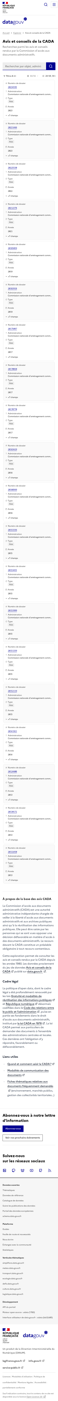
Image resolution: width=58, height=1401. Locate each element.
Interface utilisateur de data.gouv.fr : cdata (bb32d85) (28, 1317)
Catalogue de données (13, 1200)
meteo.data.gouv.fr (11, 1268)
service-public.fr (11, 1368)
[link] (13, 1128)
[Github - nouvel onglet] (40, 1170)
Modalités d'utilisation (22, 1376)
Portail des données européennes (18, 1211)
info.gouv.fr (35, 1361)
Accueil (6, 32)
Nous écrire (8, 1239)
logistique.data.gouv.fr (13, 1294)
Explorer (17, 32)
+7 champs (13, 115)
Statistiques (8, 1250)
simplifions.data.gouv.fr (13, 1263)
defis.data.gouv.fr (11, 1283)
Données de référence (13, 1195)
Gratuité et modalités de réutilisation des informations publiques (27, 998)
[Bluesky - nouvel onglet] (22, 1170)
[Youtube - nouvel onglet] (31, 1170)
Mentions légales (25, 1382)
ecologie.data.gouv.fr (12, 1278)
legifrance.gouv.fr (12, 1361)
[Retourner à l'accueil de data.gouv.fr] (15, 21)
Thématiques (9, 1190)
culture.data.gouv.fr (12, 1289)
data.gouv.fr (35, 971)
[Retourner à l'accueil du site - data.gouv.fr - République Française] (35, 1336)
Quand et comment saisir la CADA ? (29, 1064)
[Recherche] (46, 4)
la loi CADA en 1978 (29, 1023)
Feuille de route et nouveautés (16, 1234)
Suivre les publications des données (19, 1205)
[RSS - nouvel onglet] (49, 1170)
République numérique (20, 1004)
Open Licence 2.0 (34, 1396)
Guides (6, 1229)
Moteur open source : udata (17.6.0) (19, 1312)
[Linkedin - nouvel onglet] (4, 1170)
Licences (6, 1376)
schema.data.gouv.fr (12, 1216)
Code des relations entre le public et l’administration (28, 1010)
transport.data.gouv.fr (13, 1273)
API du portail (9, 1307)
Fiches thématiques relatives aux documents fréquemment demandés (30, 1084)
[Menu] (54, 4)
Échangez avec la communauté (17, 1244)
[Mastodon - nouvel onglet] (13, 1170)
